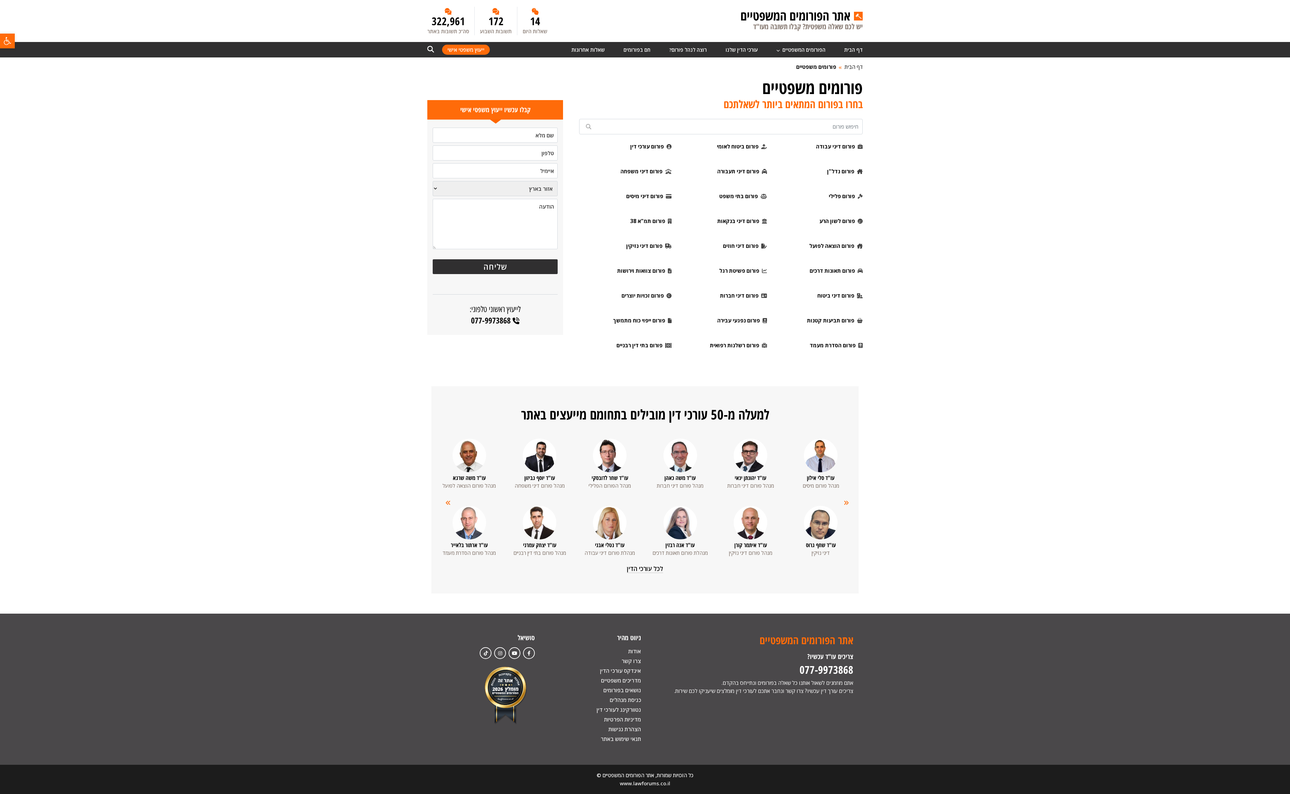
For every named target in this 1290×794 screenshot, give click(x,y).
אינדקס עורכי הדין (620, 670)
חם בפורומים (637, 49)
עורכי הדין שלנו (742, 49)
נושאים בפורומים (622, 690)
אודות (634, 651)
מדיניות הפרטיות (622, 719)
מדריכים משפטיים (621, 680)
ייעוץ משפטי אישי (465, 49)
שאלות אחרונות (588, 49)
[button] (7, 41)
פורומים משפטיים (816, 67)
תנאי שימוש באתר (621, 739)
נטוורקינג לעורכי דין (619, 709)
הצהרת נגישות (624, 729)
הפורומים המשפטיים (803, 49)
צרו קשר (631, 661)
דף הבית (853, 49)
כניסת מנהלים (625, 700)
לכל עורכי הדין (645, 569)
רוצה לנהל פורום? (688, 49)
